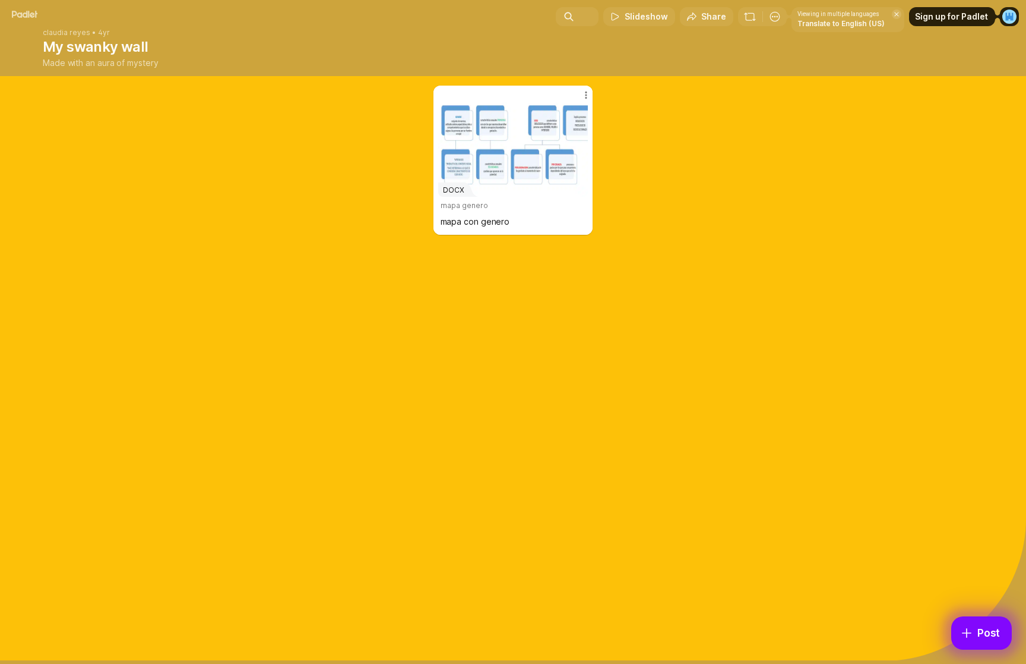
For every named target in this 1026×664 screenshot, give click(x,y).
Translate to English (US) (841, 23)
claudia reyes (66, 33)
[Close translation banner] (896, 14)
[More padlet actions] (775, 16)
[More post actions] (586, 95)
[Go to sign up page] (1009, 16)
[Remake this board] (750, 16)
